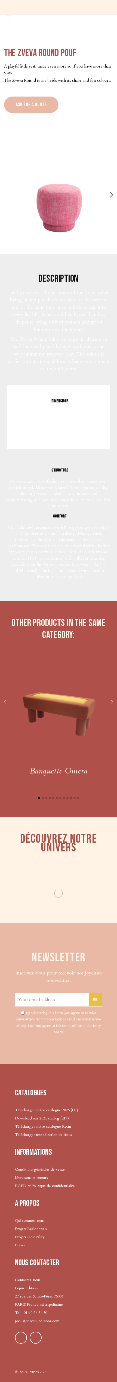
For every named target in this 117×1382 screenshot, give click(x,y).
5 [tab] (53, 798)
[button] (110, 195)
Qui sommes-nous (29, 1220)
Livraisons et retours (31, 1177)
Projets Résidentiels (31, 1228)
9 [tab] (67, 798)
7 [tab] (60, 798)
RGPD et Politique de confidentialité (45, 1185)
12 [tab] (78, 798)
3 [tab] (46, 798)
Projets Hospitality (29, 1237)
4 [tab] (50, 798)
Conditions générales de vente (40, 1169)
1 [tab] (39, 798)
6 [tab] (57, 798)
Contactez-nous (27, 1279)
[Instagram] (36, 1338)
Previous (5, 702)
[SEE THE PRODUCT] (58, 708)
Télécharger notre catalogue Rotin (43, 1126)
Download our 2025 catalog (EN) (42, 1118)
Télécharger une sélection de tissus (44, 1134)
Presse (20, 1245)
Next (111, 702)
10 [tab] (71, 798)
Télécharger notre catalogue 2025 (42, 1110)
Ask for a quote (31, 104)
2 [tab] (43, 798)
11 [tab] (74, 798)
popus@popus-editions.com (37, 1320)
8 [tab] (64, 798)
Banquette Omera (58, 770)
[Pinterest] (21, 1338)
